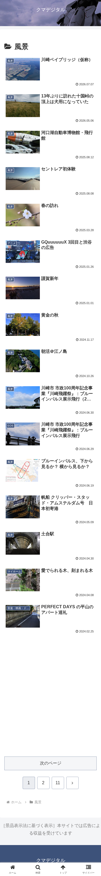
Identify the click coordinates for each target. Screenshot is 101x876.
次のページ (50, 763)
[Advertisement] (50, 698)
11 (57, 782)
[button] (90, 723)
